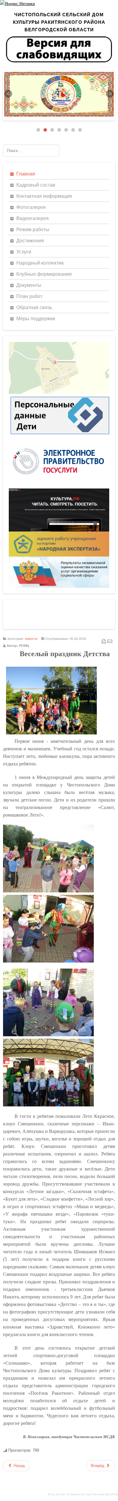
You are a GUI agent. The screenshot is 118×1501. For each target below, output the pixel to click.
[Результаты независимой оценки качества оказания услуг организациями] (59, 586)
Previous (8, 94)
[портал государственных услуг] (59, 487)
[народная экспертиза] (59, 555)
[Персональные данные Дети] (59, 436)
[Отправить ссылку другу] (109, 642)
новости (31, 638)
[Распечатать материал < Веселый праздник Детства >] (103, 642)
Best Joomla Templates (64, 1494)
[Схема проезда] (59, 392)
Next (109, 94)
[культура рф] (59, 530)
